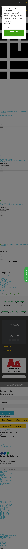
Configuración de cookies (14, 27)
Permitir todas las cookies (14, 34)
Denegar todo (14, 31)
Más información (7, 23)
